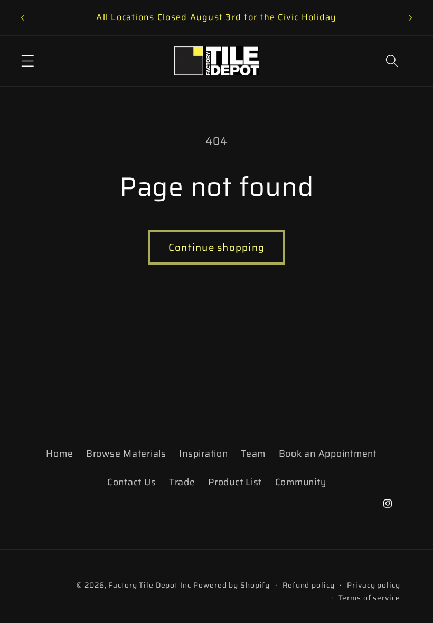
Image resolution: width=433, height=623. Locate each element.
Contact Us (131, 482)
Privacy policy (373, 585)
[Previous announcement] (22, 18)
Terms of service (369, 597)
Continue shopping (216, 247)
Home (59, 453)
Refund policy (308, 585)
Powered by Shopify (231, 585)
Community (300, 482)
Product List (235, 482)
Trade (182, 482)
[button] (27, 60)
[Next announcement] (410, 18)
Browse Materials (126, 453)
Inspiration (203, 453)
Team (253, 453)
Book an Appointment (328, 453)
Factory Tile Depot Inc (149, 585)
